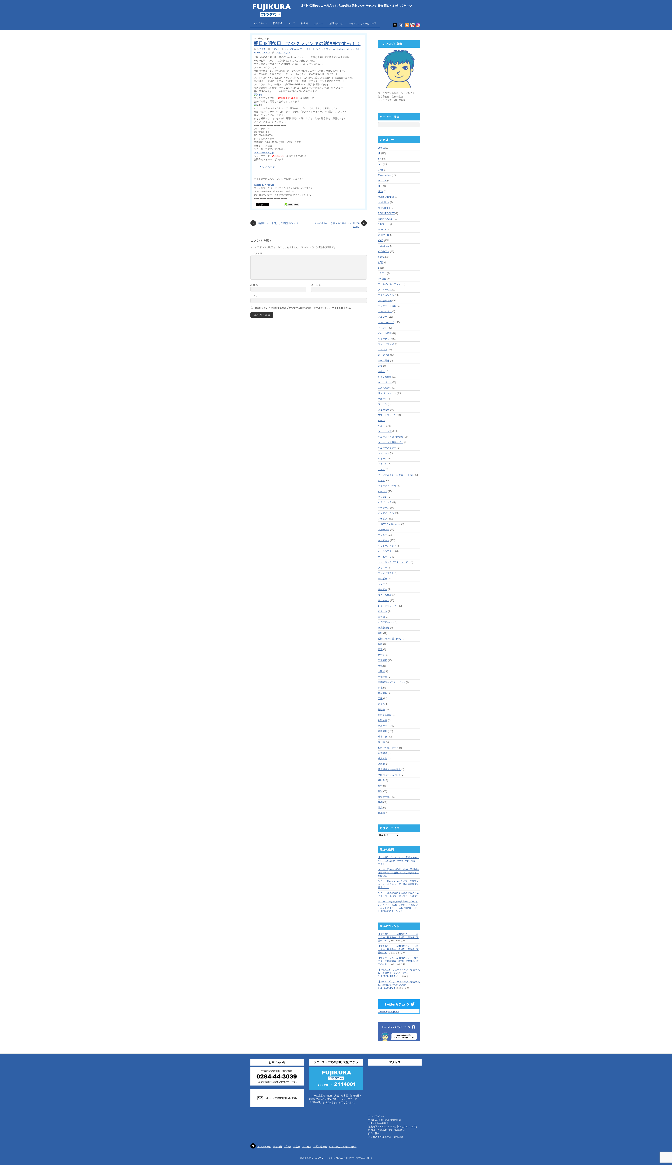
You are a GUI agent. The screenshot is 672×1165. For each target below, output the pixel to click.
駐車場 (381, 813)
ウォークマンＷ (386, 344)
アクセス (318, 23)
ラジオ (381, 584)
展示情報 (382, 693)
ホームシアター (386, 551)
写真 (380, 649)
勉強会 (381, 655)
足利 (380, 791)
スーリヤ (382, 404)
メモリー (382, 567)
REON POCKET (386, 213)
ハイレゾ (382, 491)
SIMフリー (383, 224)
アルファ (382, 316)
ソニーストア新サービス (390, 442)
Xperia (381, 257)
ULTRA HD (383, 235)
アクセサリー (385, 300)
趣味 (380, 785)
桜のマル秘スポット (388, 747)
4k (379, 153)
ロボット (382, 611)
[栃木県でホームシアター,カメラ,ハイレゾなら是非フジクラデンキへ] (271, 14)
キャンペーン (385, 382)
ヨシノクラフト (386, 573)
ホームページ (385, 557)
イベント (275, 49)
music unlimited (386, 197)
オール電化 (383, 360)
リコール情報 (385, 595)
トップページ (260, 23)
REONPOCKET (386, 218)
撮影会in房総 (384, 715)
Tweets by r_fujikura (264, 184)
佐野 (380, 633)
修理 (380, 644)
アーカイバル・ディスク (390, 284)
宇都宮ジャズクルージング (391, 682)
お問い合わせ (336, 23)
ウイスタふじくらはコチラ (362, 23)
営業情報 (382, 660)
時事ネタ (382, 736)
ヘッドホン (383, 540)
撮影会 (381, 709)
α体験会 (382, 278)
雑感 (380, 802)
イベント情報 (385, 333)
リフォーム (383, 600)
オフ (380, 366)
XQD (380, 262)
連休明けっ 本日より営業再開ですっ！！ (276, 223)
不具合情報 (383, 627)
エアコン (382, 349)
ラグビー (382, 578)
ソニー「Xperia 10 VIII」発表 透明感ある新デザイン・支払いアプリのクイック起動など (398, 872)
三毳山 (381, 616)
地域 (380, 665)
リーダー (382, 589)
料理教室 (382, 720)
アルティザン (385, 311)
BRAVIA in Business (390, 524)
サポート (382, 398)
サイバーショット (387, 393)
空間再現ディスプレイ (389, 775)
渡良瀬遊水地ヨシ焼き (389, 769)
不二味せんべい (386, 622)
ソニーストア (385, 431)
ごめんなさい (385, 387)
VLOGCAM (383, 251)
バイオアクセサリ (387, 486)
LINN (380, 191)
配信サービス (385, 796)
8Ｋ (380, 158)
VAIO (380, 240)
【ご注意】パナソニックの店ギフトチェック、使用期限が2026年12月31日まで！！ (398, 860)
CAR (380, 169)
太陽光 (381, 671)
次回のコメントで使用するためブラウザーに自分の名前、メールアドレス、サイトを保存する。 (303, 307)
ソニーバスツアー (387, 447)
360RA (381, 148)
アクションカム (386, 295)
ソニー (381, 426)
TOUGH (382, 229)
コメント (256, 253)
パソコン (382, 496)
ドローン (382, 464)
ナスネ (381, 469)
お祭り (381, 371)
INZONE (382, 180)
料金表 (304, 23)
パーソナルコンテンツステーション (396, 475)
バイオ (381, 480)
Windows (384, 246)
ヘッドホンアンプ (387, 546)
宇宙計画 (382, 676)
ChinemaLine (384, 175)
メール (316, 285)
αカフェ (382, 273)
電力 (380, 807)
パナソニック (385, 502)
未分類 (381, 742)
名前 (254, 285)
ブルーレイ (383, 529)
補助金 (381, 780)
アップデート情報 (387, 306)
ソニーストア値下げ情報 (390, 436)
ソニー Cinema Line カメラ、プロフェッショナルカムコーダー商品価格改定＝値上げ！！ (398, 884)
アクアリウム (385, 289)
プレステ (382, 535)
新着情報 (277, 23)
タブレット (383, 453)
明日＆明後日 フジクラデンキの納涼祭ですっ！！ (307, 43)
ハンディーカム (386, 513)
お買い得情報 (385, 377)
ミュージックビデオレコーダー (394, 562)
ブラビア (382, 518)
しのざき (261, 49)
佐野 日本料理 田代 (389, 638)
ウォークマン (385, 338)
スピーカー (383, 409)
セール (381, 420)
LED (380, 186)
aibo (380, 164)
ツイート (382, 458)
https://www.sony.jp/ (264, 152)
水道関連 (382, 753)
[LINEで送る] (291, 204)
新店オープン (385, 725)
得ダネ (381, 704)
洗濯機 (381, 764)
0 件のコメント (282, 52)
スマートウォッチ (387, 415)
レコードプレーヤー (388, 606)
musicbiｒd (383, 202)
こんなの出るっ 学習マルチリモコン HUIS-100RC (338, 225)
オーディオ (383, 355)
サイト (253, 296)
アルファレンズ (386, 322)
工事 (380, 698)
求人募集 (382, 758)
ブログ (291, 23)
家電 (380, 687)
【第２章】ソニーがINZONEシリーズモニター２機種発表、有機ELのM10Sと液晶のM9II (398, 937)
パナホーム (383, 507)
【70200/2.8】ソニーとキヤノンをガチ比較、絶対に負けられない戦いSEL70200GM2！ (399, 972)
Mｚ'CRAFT (384, 208)
